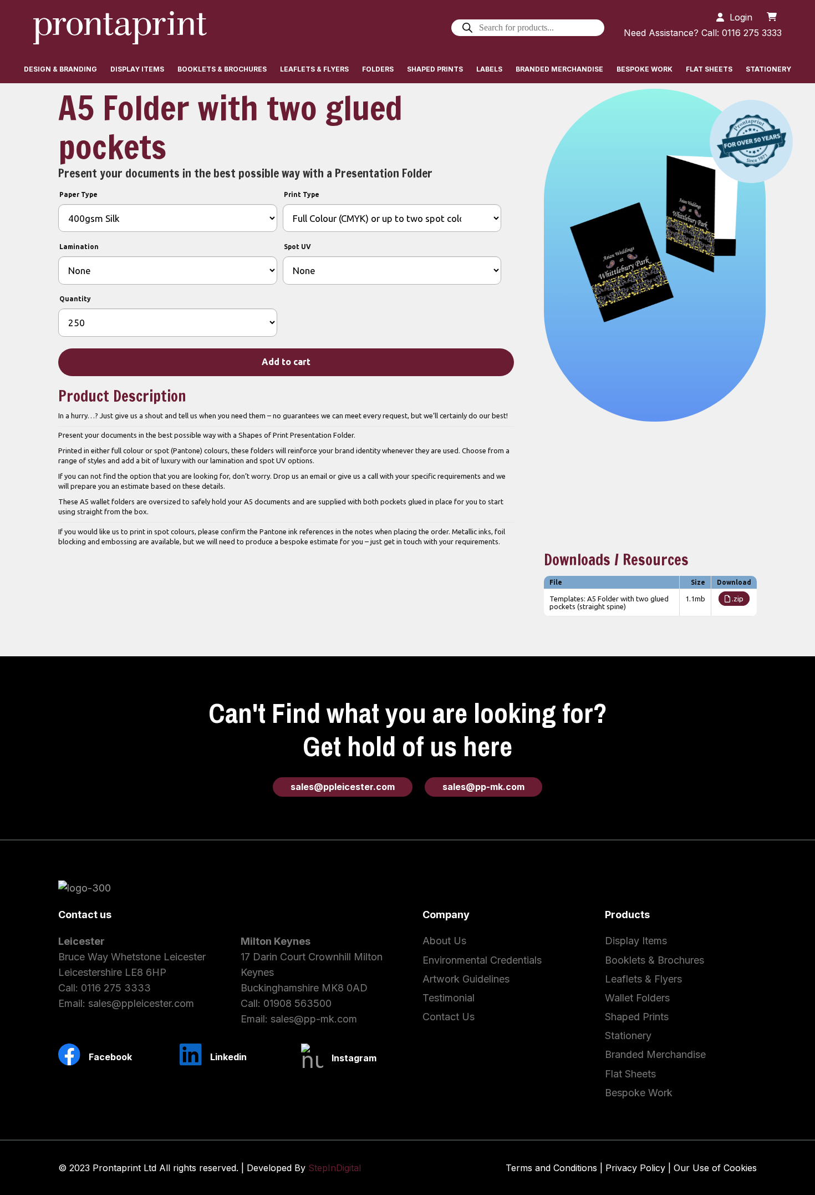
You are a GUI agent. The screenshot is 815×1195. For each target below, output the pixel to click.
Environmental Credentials (482, 960)
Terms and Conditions (551, 1167)
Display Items (636, 940)
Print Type (301, 194)
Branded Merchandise (655, 1054)
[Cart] (772, 17)
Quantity (75, 298)
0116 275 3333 (116, 988)
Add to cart (286, 362)
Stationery (628, 1035)
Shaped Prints (637, 1016)
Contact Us (448, 1016)
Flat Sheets (630, 1074)
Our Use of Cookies (715, 1167)
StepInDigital (334, 1167)
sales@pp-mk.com (314, 1019)
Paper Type (78, 194)
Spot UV (297, 246)
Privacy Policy (635, 1167)
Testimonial (448, 998)
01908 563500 (297, 1003)
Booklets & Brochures (654, 960)
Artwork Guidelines (466, 979)
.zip (736, 598)
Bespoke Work (639, 1092)
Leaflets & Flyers (643, 979)
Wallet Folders (637, 998)
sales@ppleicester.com (141, 1003)
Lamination (79, 246)
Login (741, 17)
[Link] (120, 27)
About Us (444, 940)
